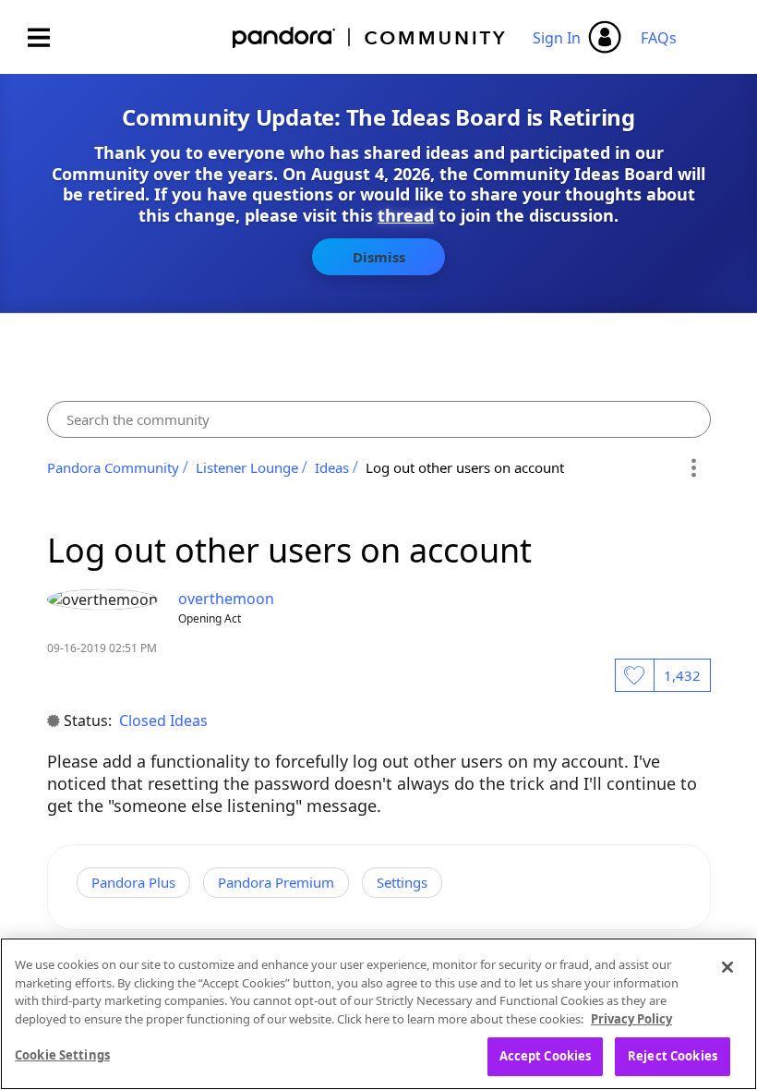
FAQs (659, 38)
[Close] (727, 967)
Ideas (332, 467)
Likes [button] (634, 675)
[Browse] (48, 37)
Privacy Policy (631, 1019)
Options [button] (694, 467)
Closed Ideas (163, 720)
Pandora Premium (276, 882)
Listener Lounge (247, 467)
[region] (378, 1014)
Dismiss (379, 257)
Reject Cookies (672, 1056)
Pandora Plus (133, 882)
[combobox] (379, 419)
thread (406, 215)
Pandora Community (370, 37)
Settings (402, 882)
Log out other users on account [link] (465, 467)
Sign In (557, 38)
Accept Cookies (545, 1056)
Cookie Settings (62, 1055)
